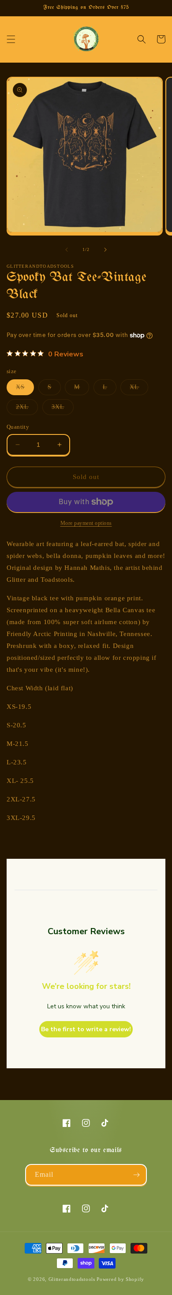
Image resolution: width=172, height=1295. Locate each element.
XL (139, 389)
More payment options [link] (86, 523)
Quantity (18, 426)
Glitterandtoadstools (72, 1279)
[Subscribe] (136, 1175)
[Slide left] (66, 249)
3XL (63, 409)
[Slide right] (105, 249)
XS (25, 389)
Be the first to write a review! (86, 1029)
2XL (27, 409)
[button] (11, 39)
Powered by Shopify (120, 1279)
